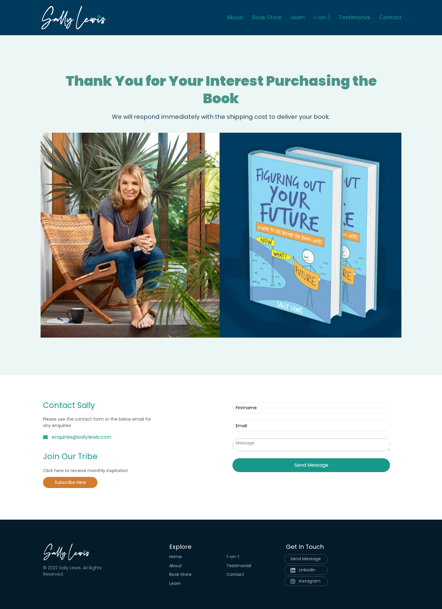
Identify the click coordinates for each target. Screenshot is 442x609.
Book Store (266, 17)
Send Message (311, 465)
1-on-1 (322, 17)
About (235, 17)
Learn (297, 17)
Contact (390, 17)
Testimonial (354, 17)
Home (175, 557)
